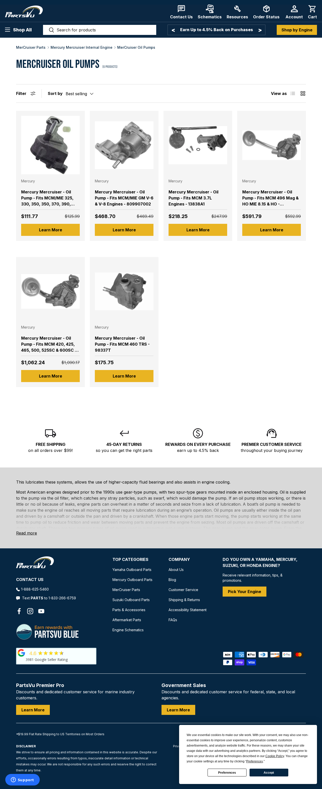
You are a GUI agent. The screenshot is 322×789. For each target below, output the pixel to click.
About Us (176, 569)
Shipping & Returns (184, 600)
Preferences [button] (254, 761)
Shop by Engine (296, 29)
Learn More (50, 229)
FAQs (173, 620)
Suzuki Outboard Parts (131, 600)
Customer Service (183, 590)
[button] (312, 12)
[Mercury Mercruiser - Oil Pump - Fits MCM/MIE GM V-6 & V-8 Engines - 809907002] (124, 145)
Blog (172, 579)
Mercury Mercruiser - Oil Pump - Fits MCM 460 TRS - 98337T (122, 344)
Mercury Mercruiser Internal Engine (81, 47)
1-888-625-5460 (35, 589)
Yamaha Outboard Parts (131, 569)
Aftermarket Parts (126, 620)
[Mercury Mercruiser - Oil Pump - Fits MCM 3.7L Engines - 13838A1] (198, 145)
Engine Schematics (128, 630)
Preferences (227, 772)
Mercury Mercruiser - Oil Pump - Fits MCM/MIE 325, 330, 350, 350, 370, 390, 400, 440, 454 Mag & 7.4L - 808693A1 (47, 204)
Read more (26, 533)
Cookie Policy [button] (274, 756)
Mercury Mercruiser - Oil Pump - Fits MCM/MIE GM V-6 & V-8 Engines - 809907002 (124, 197)
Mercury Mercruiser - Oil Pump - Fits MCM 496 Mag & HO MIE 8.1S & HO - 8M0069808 (270, 201)
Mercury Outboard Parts (132, 579)
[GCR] (21, 652)
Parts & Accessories (128, 610)
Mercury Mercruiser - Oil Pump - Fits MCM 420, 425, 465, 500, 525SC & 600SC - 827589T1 (48, 347)
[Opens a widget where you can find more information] (22, 780)
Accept (269, 772)
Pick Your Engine (244, 591)
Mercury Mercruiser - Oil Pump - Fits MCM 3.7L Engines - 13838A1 (193, 197)
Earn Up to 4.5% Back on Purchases (216, 29)
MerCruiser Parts (31, 47)
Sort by (55, 93)
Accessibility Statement (188, 610)
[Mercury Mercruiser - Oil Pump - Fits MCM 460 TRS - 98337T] (124, 291)
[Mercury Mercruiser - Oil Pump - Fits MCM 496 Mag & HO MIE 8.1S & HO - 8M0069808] (271, 145)
